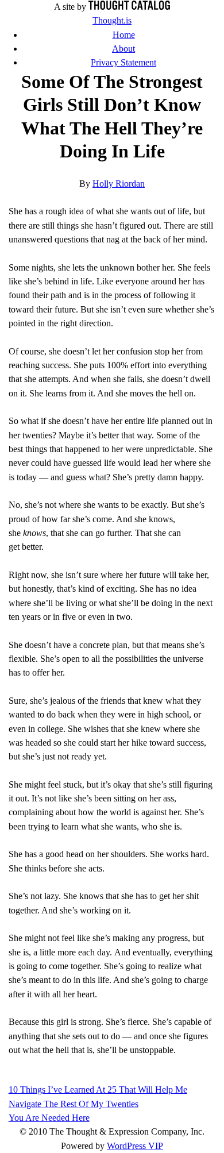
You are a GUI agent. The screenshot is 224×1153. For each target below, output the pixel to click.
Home (124, 35)
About (123, 49)
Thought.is (112, 21)
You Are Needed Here (49, 1118)
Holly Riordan (118, 184)
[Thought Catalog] (129, 7)
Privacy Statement (123, 62)
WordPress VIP (135, 1146)
